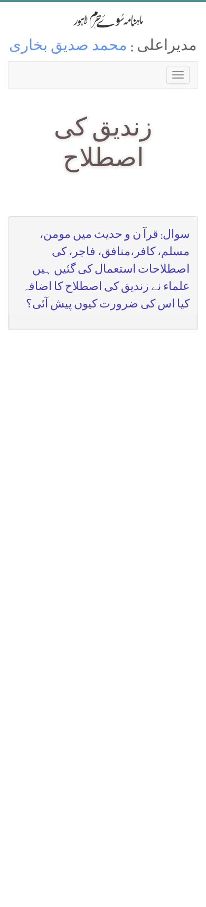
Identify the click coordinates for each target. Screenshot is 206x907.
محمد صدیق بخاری (68, 47)
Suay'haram (103, 19)
